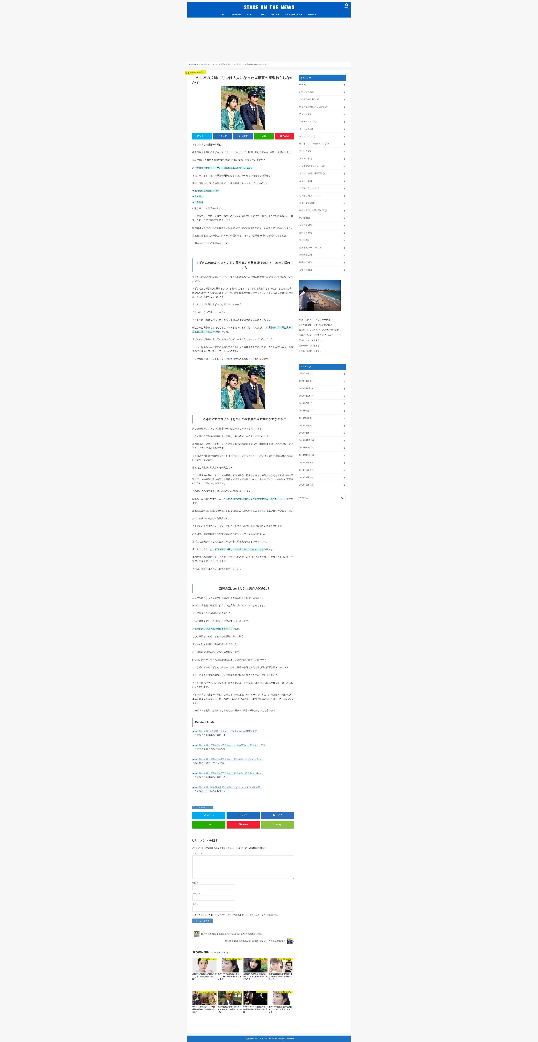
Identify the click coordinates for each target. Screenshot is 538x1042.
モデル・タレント (309, 188)
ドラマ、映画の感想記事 (312, 173)
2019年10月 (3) (306, 396)
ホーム (222, 15)
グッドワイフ (307, 136)
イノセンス (306, 129)
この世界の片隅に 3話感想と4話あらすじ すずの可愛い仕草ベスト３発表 (228, 745)
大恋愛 (304, 218)
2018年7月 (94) (306, 477)
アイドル (305, 114)
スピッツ (305, 151)
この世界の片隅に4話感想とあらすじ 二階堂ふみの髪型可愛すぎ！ (225, 731)
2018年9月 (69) (306, 462)
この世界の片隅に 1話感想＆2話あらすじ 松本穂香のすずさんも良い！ (227, 759)
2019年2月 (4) (305, 425)
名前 (195, 883)
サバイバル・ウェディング (314, 144)
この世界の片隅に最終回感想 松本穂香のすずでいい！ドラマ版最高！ (227, 787)
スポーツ (249, 15)
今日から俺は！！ (309, 196)
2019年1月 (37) (306, 433)
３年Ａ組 (305, 270)
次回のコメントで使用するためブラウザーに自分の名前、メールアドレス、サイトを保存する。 (237, 915)
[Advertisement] (269, 39)
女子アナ (305, 225)
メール (196, 893)
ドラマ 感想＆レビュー (293, 15)
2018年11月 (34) (306, 448)
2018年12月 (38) (306, 440)
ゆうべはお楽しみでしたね (313, 107)
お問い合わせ (236, 15)
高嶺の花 (305, 262)
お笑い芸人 (306, 92)
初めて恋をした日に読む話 (313, 210)
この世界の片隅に (309, 99)
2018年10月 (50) (306, 455)
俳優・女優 (275, 15)
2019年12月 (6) (306, 388)
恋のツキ (305, 233)
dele (302, 84)
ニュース (262, 15)
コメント (197, 853)
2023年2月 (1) (305, 373)
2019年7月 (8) (305, 418)
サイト (195, 904)
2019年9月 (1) (305, 403)
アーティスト (313, 15)
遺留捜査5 (305, 255)
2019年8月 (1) (305, 411)
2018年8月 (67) (306, 470)
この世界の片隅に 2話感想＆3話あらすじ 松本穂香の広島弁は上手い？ (227, 773)
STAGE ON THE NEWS (269, 7)
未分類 (304, 240)
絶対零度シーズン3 (310, 247)
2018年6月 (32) (306, 485)
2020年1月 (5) (305, 381)
